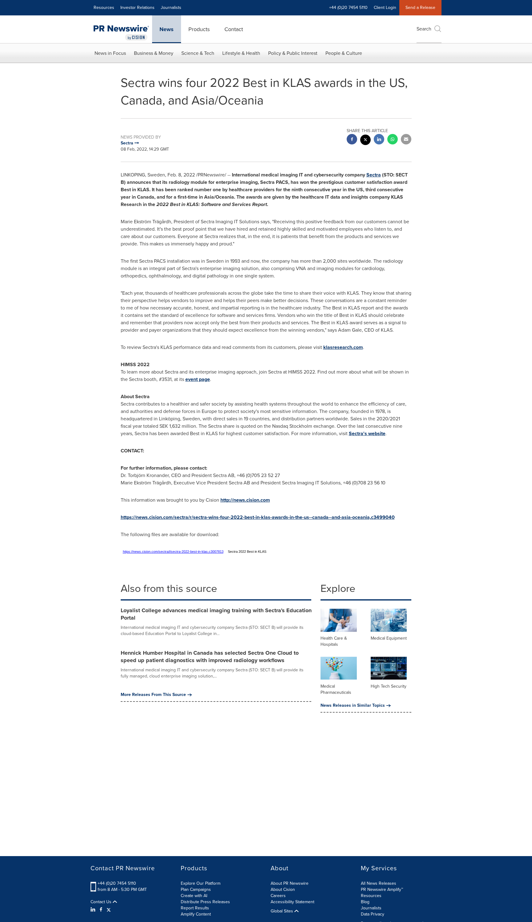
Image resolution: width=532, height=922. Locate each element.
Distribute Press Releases (205, 902)
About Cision (283, 889)
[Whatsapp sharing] (392, 140)
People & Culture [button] (343, 53)
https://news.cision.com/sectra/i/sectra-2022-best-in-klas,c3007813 (173, 551)
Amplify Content (196, 914)
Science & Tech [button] (197, 53)
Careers (278, 895)
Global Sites (282, 911)
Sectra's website (367, 433)
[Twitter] (108, 910)
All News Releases (378, 883)
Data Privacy (372, 914)
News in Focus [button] (110, 53)
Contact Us (102, 902)
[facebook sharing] (352, 140)
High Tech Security (388, 686)
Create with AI (194, 895)
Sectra (373, 174)
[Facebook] (101, 910)
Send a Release (420, 7)
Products (199, 29)
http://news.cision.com (245, 499)
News (166, 29)
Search (424, 28)
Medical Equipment (389, 638)
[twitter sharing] (365, 141)
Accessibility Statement (292, 902)
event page (197, 379)
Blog (365, 902)
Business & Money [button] (153, 53)
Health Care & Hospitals (333, 641)
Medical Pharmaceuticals (335, 689)
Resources (104, 7)
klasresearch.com (343, 347)
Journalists (171, 7)
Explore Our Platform (200, 883)
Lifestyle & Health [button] (241, 53)
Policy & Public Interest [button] (292, 53)
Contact (233, 29)
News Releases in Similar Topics (352, 705)
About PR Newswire (289, 883)
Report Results (195, 908)
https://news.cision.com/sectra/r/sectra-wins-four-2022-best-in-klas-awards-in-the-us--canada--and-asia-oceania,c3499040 (258, 517)
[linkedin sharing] (379, 140)
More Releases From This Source (153, 695)
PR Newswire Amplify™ (382, 889)
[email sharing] (406, 140)
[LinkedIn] (94, 910)
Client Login (385, 7)
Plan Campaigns (196, 889)
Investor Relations (137, 7)
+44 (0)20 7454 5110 (117, 883)
